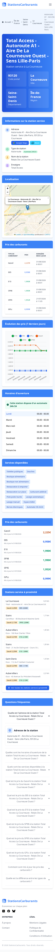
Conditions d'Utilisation (40, 936)
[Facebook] (8, 911)
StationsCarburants (17, 945)
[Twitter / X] (3, 911)
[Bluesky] (13, 911)
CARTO (47, 234)
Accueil (8, 22)
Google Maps (21, 143)
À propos (6, 922)
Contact (6, 927)
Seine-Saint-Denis (25, 22)
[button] (27, 207)
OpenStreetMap (28, 234)
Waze (37, 143)
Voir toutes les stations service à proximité (29, 688)
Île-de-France (17, 22)
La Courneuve (37, 22)
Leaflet (18, 234)
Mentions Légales (37, 922)
